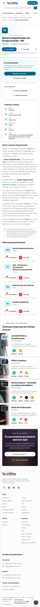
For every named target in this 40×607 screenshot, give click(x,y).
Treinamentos (25, 512)
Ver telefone (10, 49)
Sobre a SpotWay (26, 534)
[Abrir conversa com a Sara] (36, 602)
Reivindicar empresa (20, 73)
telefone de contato (9, 185)
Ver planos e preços (20, 78)
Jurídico (23, 498)
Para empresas (26, 525)
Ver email (26, 49)
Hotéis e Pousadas (7, 512)
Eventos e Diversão (8, 509)
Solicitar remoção (21, 95)
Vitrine (27, 13)
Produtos (5, 522)
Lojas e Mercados (26, 501)
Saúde (23, 506)
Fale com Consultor (22, 460)
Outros (11, 20)
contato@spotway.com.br (12, 566)
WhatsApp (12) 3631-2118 (13, 575)
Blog (22, 531)
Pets (22, 504)
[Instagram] (4, 488)
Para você (24, 522)
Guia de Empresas (8, 13)
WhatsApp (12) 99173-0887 (13, 563)
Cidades (24, 528)
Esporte (4, 506)
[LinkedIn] (9, 488)
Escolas (4, 504)
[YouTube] (14, 488)
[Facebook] (18, 488)
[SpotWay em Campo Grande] (12, 3)
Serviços (4, 20)
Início (3, 17)
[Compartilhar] (35, 49)
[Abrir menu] (4, 3)
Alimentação (6, 498)
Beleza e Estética (7, 501)
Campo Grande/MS (13, 17)
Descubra (19, 13)
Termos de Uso (26, 539)
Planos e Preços (26, 536)
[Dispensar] (30, 599)
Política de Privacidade (28, 542)
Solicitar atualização (21, 90)
